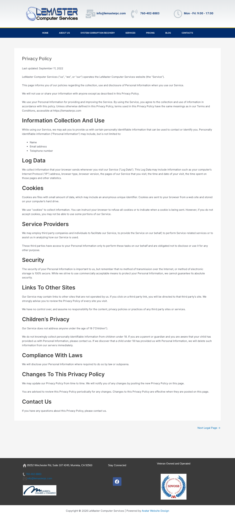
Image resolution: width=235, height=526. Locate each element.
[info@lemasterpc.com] (90, 13)
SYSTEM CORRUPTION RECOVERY (98, 33)
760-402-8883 (149, 13)
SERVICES (130, 33)
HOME (45, 33)
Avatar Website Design (155, 510)
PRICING (150, 33)
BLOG (168, 33)
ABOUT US (64, 33)
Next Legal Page (208, 428)
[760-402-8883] (134, 13)
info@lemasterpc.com (111, 13)
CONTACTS (187, 33)
